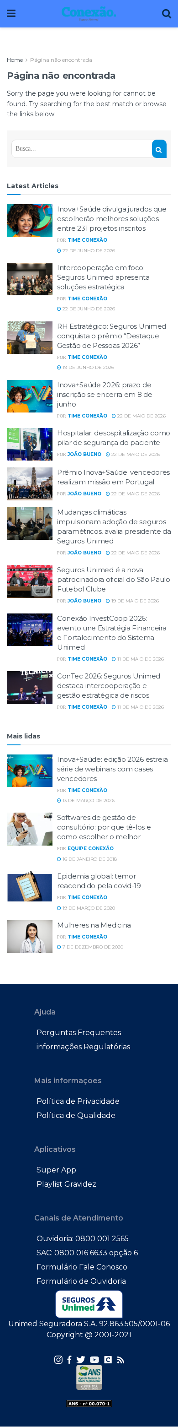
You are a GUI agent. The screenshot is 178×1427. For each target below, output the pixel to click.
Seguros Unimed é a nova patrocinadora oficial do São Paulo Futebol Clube (113, 579)
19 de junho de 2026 (87, 367)
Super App (56, 1170)
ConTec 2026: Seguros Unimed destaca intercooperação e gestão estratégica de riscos (108, 686)
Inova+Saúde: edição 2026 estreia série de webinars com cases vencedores (112, 769)
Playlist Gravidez (66, 1184)
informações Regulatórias (83, 1046)
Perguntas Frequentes (79, 1032)
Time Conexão (87, 240)
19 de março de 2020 (88, 908)
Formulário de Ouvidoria (81, 1281)
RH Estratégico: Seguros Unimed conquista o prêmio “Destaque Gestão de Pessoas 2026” (111, 336)
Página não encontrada (61, 59)
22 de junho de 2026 (88, 251)
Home (15, 59)
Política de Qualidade (76, 1115)
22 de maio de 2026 (141, 416)
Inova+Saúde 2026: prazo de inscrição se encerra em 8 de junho (104, 394)
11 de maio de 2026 (140, 659)
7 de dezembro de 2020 (92, 947)
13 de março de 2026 (88, 800)
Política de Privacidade (78, 1101)
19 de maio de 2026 (134, 601)
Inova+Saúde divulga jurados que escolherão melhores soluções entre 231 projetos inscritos (112, 219)
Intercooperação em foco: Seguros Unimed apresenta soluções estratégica (103, 277)
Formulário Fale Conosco (82, 1267)
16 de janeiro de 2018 (89, 859)
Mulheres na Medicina (94, 925)
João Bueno (84, 454)
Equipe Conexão (91, 849)
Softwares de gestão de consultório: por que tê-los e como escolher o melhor (104, 827)
